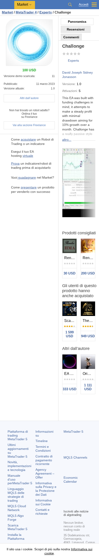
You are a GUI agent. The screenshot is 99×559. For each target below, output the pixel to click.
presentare (29, 187)
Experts (73, 60)
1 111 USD (88, 387)
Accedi (83, 4)
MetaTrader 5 (73, 431)
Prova (15, 163)
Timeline (41, 441)
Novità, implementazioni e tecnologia (19, 466)
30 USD (70, 273)
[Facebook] (66, 498)
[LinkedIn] (66, 505)
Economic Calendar (71, 479)
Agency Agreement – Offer (44, 473)
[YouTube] (88, 498)
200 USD (88, 273)
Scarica (17, 527)
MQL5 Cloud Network (17, 508)
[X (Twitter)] (81, 498)
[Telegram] (73, 498)
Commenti (71, 37)
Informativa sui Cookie (43, 502)
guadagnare (26, 177)
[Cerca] (70, 4)
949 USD (88, 336)
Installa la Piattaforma (16, 536)
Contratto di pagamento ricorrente (43, 460)
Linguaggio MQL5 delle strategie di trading (16, 494)
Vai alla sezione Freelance (29, 125)
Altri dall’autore (29, 98)
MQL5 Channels (75, 457)
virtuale (28, 156)
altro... (66, 139)
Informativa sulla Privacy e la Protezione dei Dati (45, 488)
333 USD (69, 389)
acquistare (28, 139)
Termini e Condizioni (43, 448)
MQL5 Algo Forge (16, 517)
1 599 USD (69, 334)
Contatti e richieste (42, 511)
